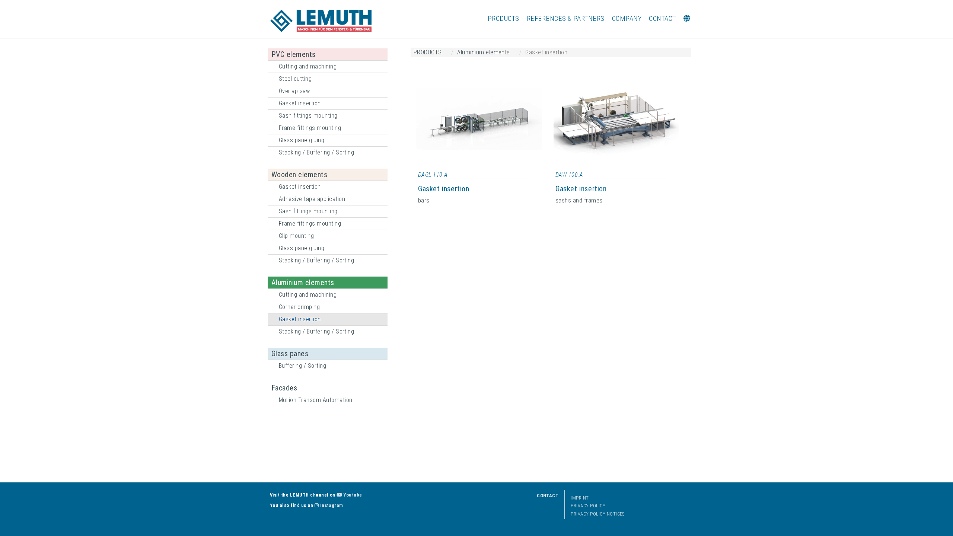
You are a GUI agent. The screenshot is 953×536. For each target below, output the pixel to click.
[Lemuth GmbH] (321, 21)
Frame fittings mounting (310, 127)
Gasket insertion (300, 103)
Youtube (352, 495)
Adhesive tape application (312, 198)
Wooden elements (299, 174)
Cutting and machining (308, 66)
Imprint (580, 498)
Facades (284, 387)
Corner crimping (299, 306)
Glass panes (289, 353)
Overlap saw (294, 91)
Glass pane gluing (301, 140)
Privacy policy (588, 505)
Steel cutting (295, 78)
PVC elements (293, 54)
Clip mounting (296, 235)
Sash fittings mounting (308, 115)
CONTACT (662, 18)
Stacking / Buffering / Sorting (316, 152)
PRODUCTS (503, 18)
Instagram (331, 505)
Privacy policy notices (598, 514)
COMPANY (626, 18)
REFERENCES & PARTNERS (566, 18)
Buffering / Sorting (302, 365)
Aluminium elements (302, 282)
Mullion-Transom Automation (315, 399)
